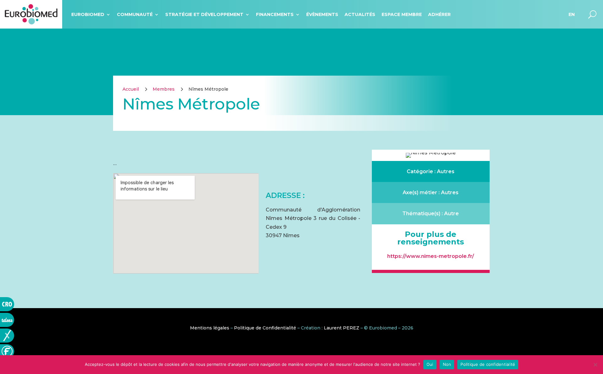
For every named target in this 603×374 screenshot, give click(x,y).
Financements (275, 14)
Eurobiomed (87, 14)
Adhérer (439, 14)
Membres (164, 89)
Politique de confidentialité (487, 364)
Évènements (322, 14)
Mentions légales (209, 328)
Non (447, 364)
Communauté (135, 14)
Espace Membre (402, 14)
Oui (429, 364)
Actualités (360, 14)
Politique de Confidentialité (265, 328)
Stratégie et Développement (204, 14)
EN (571, 14)
